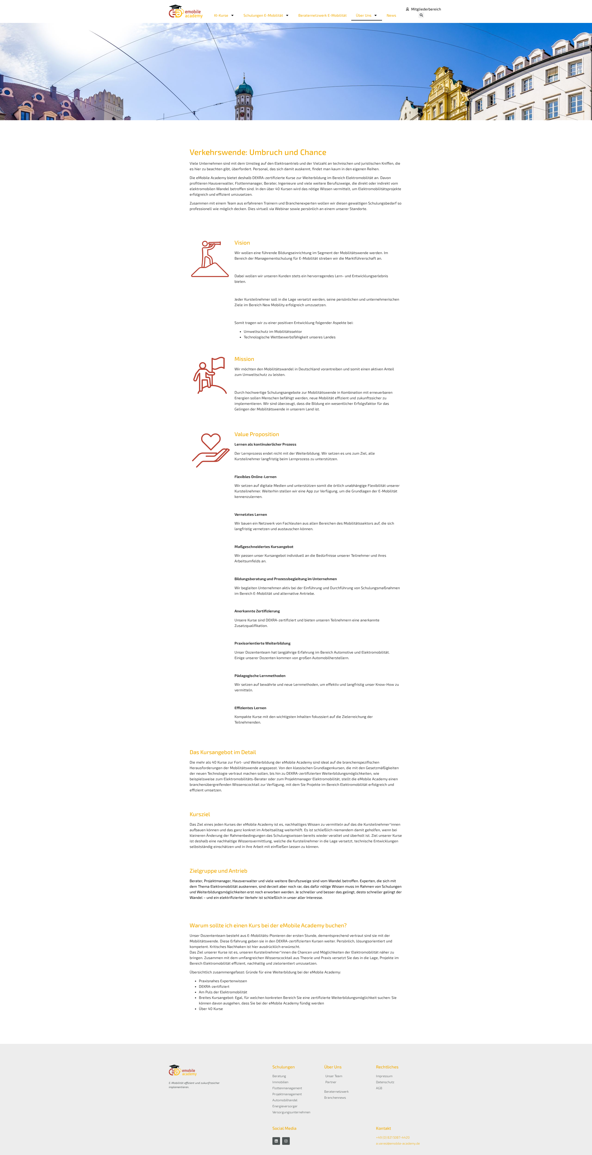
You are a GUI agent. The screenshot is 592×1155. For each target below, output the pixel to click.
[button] (421, 15)
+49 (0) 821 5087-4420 (393, 1137)
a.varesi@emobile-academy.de (398, 1143)
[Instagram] (286, 1141)
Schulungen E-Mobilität (263, 15)
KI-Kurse (221, 15)
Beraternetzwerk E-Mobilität (322, 15)
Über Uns (363, 15)
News (391, 15)
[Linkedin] (276, 1141)
